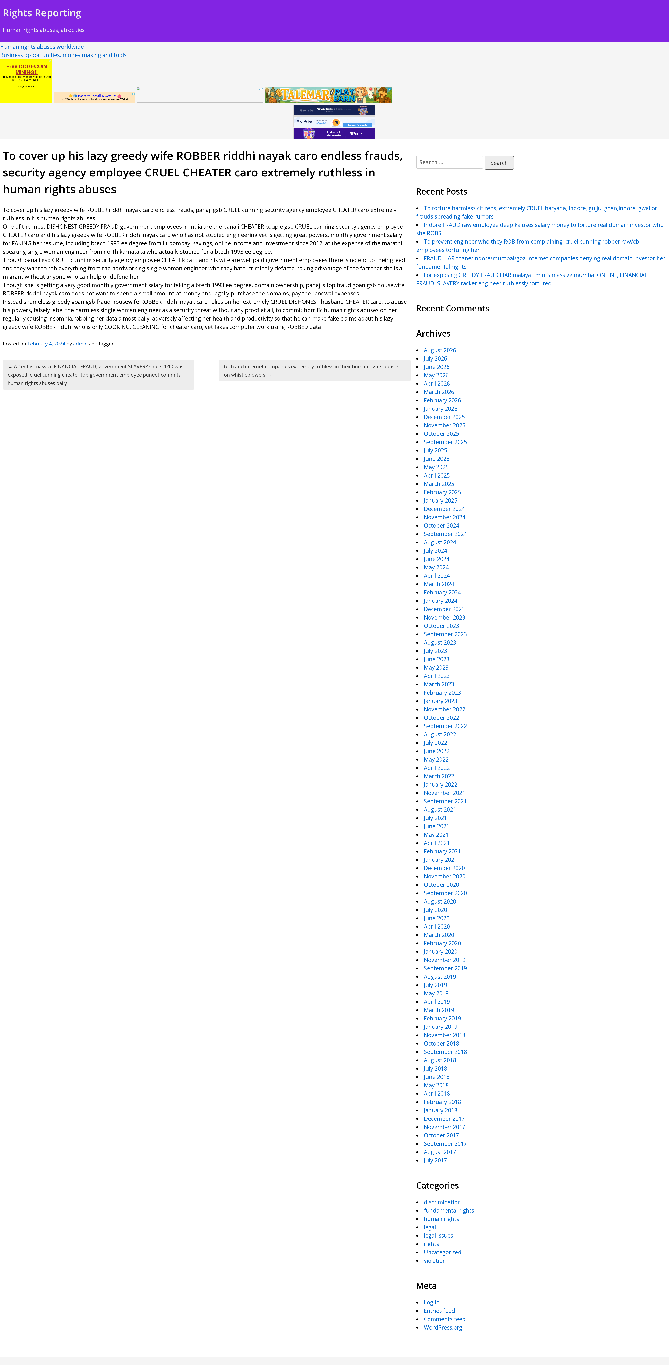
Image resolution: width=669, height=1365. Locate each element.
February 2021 (442, 851)
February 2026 (442, 400)
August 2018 (440, 1060)
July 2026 (435, 358)
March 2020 (439, 934)
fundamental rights (449, 1210)
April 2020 (437, 926)
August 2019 (440, 976)
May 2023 (436, 667)
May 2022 (436, 759)
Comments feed (445, 1319)
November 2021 (444, 792)
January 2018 (440, 1110)
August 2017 (440, 1152)
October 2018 (441, 1043)
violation (435, 1260)
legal (430, 1227)
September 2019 (445, 968)
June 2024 (436, 559)
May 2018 (436, 1085)
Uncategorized (443, 1252)
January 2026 (440, 408)
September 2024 (445, 534)
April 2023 (437, 676)
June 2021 (436, 826)
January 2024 (440, 600)
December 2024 (444, 508)
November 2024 (444, 517)
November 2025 (444, 425)
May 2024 (436, 567)
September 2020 (445, 893)
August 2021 (440, 809)
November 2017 (444, 1127)
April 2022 (437, 767)
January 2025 (440, 500)
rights (431, 1244)
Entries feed (439, 1310)
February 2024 (442, 592)
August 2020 (440, 901)
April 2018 (437, 1093)
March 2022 (439, 776)
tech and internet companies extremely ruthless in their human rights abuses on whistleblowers (311, 370)
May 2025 (436, 467)
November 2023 (444, 617)
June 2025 (436, 458)
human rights (441, 1218)
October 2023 (441, 625)
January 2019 (440, 1026)
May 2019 (436, 993)
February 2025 (442, 492)
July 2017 (435, 1160)
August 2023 (440, 642)
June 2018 (436, 1076)
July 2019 (435, 985)
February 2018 (442, 1102)
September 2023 (445, 634)
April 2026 (437, 383)
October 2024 (441, 525)
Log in (432, 1302)
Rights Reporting (42, 12)
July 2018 (435, 1068)
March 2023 (439, 684)
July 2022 (435, 742)
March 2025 (439, 483)
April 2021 (437, 843)
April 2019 (437, 1001)
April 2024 (437, 575)
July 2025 (435, 450)
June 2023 (436, 659)
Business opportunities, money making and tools (63, 55)
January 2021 (440, 859)
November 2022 (444, 709)
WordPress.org (443, 1327)
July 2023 (435, 650)
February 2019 (442, 1018)
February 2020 (442, 943)
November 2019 (444, 960)
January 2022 (440, 784)
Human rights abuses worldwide (42, 46)
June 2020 (436, 918)
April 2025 (437, 475)
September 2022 (445, 726)
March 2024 (439, 584)
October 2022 (441, 717)
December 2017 (444, 1118)
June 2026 (436, 366)
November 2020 (444, 876)
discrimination (442, 1202)
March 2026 (439, 392)
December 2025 (444, 417)
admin (80, 343)
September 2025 (445, 442)
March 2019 (439, 1010)
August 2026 (440, 350)
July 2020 (435, 909)
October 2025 (441, 433)
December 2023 (444, 609)
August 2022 (440, 734)
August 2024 (440, 542)
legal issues (438, 1235)
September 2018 (445, 1051)
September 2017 (445, 1143)
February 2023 (442, 692)
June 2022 (436, 751)
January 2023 (440, 701)
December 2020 (444, 868)
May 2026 (436, 375)
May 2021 (436, 834)
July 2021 (435, 818)
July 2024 (435, 550)
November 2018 (444, 1035)
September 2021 (445, 801)
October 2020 (441, 884)
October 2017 (441, 1135)
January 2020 (440, 951)
